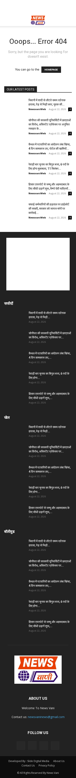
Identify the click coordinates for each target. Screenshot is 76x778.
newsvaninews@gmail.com (46, 717)
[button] (7, 20)
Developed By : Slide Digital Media (28, 761)
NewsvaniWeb (37, 109)
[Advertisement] (38, 7)
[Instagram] (32, 745)
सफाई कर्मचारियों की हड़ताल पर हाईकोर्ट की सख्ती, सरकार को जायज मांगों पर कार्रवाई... (48, 208)
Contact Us (28, 765)
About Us (58, 761)
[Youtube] (55, 745)
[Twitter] (43, 745)
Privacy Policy (47, 765)
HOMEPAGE (51, 69)
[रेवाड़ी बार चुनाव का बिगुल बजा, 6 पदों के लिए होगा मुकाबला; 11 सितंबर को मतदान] (14, 169)
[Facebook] (21, 745)
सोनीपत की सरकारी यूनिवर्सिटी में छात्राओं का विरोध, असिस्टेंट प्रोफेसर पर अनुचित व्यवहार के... (49, 124)
